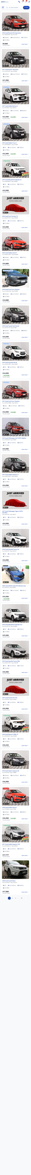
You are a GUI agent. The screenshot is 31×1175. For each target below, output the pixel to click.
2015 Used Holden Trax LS (9, 143)
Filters (26, 7)
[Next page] (24, 898)
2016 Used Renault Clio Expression (11, 33)
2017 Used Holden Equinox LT (10, 474)
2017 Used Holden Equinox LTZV (11, 844)
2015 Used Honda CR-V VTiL (9, 698)
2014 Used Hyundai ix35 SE (9, 362)
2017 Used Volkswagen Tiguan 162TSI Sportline (12, 512)
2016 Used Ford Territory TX (10, 216)
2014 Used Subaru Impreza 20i (10, 771)
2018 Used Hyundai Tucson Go (10, 549)
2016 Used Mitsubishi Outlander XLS (12, 624)
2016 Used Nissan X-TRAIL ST (10, 734)
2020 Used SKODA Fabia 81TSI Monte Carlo (14, 586)
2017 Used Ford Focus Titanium (11, 401)
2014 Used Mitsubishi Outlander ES (11, 179)
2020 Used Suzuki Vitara (8, 881)
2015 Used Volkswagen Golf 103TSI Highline (14, 438)
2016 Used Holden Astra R (9, 253)
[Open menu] (29, 2)
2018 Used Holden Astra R (9, 807)
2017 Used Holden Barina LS (10, 106)
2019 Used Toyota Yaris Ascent (10, 326)
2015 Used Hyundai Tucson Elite (11, 661)
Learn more (24, 44)
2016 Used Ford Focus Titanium (11, 289)
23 (21, 898)
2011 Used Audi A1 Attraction (10, 69)
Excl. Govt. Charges (6, 45)
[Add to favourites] (28, 33)
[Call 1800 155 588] (19, 2)
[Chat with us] (26, 2)
